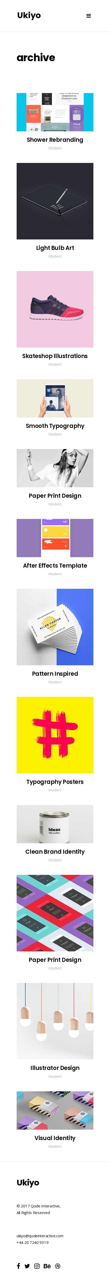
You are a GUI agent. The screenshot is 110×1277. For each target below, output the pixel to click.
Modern (55, 147)
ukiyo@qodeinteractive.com (40, 1235)
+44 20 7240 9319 (32, 1242)
